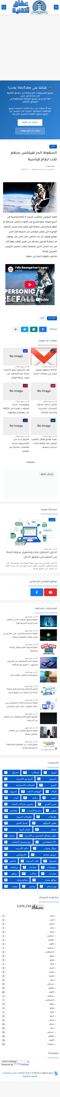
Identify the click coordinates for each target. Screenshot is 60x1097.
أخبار (53, 147)
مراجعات (11, 867)
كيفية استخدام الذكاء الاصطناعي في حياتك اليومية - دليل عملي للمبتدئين (21, 705)
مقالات (30, 873)
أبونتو (50, 772)
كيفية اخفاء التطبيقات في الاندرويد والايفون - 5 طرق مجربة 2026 (22, 663)
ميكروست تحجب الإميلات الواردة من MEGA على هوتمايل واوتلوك (16, 409)
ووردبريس (48, 886)
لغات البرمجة (30, 861)
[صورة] (48, 621)
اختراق (12, 772)
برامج (31, 797)
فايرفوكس (15, 854)
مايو (52, 916)
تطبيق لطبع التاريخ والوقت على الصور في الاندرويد (21, 718)
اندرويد (10, 791)
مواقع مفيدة (45, 880)
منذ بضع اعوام (30, 644)
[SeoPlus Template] (56, 1073)
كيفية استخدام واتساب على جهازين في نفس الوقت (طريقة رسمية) (20, 635)
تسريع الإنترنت (32, 810)
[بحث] (4, 7)
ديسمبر (50, 936)
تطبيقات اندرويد (18, 816)
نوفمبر (51, 940)
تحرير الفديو (47, 804)
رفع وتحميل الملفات (18, 842)
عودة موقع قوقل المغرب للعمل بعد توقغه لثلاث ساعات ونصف (44, 443)
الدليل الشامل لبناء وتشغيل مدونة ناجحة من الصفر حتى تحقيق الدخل (31, 555)
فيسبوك (50, 861)
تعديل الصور (16, 823)
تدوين (51, 810)
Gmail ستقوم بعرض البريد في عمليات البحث (45, 372)
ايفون (50, 797)
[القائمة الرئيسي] (56, 7)
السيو (48, 785)
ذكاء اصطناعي (47, 842)
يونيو (52, 960)
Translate (24, 1065)
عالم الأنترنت (16, 848)
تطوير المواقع (45, 823)
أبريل (52, 920)
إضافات (31, 772)
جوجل (46, 829)
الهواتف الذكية (31, 791)
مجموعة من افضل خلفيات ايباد (24, 675)
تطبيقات (47, 816)
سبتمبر (51, 948)
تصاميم (11, 810)
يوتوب (11, 886)
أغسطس (50, 952)
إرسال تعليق (47, 474)
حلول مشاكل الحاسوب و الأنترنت (38, 835)
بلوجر (11, 797)
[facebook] (36, 592)
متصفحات (49, 867)
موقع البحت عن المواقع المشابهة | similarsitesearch (22, 746)
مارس (51, 924)
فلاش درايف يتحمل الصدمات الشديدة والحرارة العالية (47, 409)
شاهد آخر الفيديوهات (30, 131)
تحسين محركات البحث (19, 804)
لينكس (10, 861)
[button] (43, 329)
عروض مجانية (44, 854)
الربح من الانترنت (19, 778)
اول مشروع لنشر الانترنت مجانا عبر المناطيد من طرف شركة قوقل (16, 374)
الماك (51, 791)
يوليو (52, 956)
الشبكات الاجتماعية (19, 785)
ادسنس (47, 778)
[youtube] (50, 592)
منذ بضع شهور (49, 549)
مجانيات (30, 867)
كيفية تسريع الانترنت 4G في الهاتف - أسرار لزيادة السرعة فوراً (22, 621)
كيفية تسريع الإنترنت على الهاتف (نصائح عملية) (23, 732)
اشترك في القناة (30, 122)
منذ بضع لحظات (49, 367)
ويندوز (29, 886)
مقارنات (49, 873)
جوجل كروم (18, 829)
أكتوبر (51, 944)
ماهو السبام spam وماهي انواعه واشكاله (23, 649)
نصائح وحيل (16, 880)
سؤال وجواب (45, 848)
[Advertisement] (30, 47)
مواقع (11, 873)
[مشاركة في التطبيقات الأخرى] (15, 329)
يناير (52, 928)
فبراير (51, 976)
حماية (10, 835)
